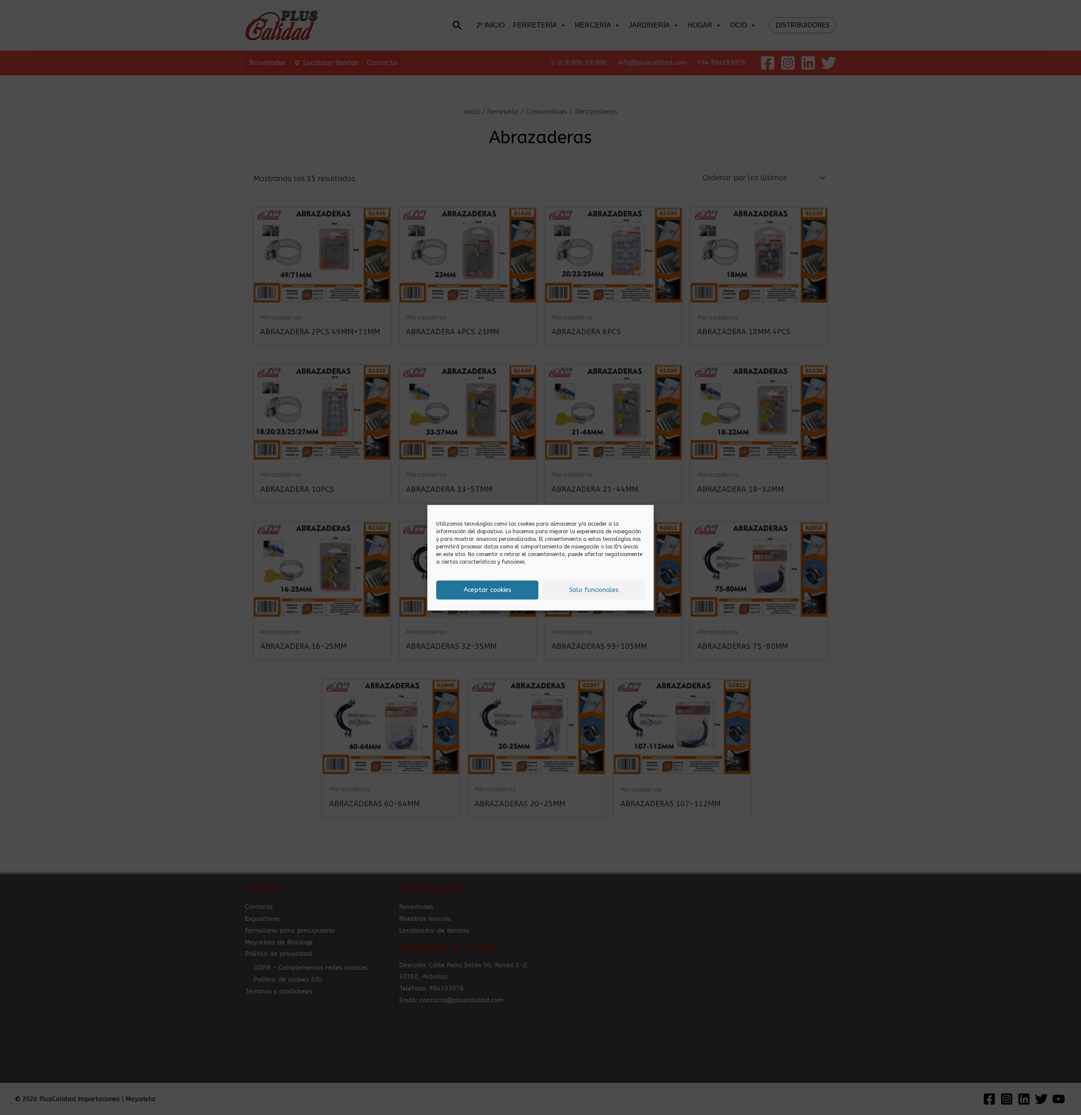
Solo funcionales (594, 590)
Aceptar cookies (487, 590)
